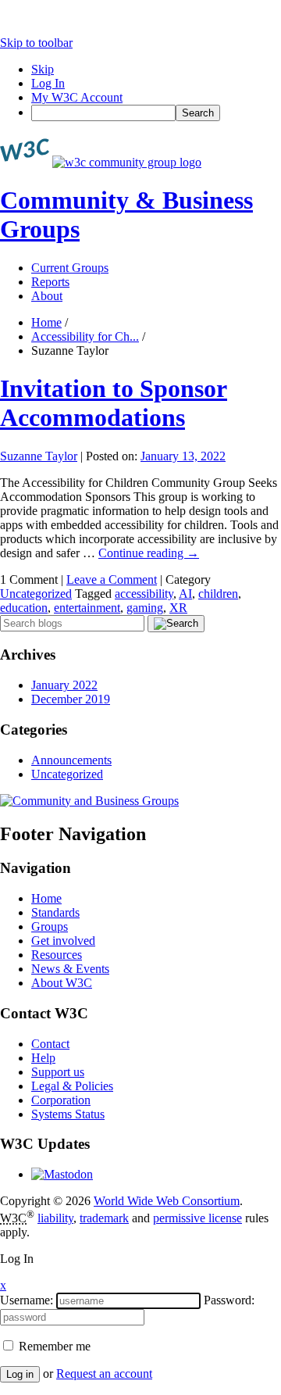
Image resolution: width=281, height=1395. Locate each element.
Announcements (71, 760)
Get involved (63, 940)
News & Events (70, 968)
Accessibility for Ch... (85, 336)
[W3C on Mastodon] (62, 1174)
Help (43, 1057)
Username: (26, 1300)
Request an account (104, 1373)
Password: (229, 1300)
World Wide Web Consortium (167, 1200)
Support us (57, 1071)
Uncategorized (36, 593)
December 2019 (70, 699)
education (24, 607)
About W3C (61, 982)
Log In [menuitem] (48, 83)
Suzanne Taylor (38, 456)
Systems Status (68, 1114)
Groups (49, 926)
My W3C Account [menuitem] (77, 97)
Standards (55, 912)
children (218, 593)
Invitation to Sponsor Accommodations (113, 402)
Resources (56, 954)
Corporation (61, 1100)
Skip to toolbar (36, 42)
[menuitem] (156, 113)
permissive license (197, 1218)
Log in (20, 1374)
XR (178, 607)
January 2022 (64, 685)
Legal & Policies (72, 1086)
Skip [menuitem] (42, 69)
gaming (144, 607)
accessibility (144, 593)
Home (46, 322)
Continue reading (148, 553)
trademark (104, 1218)
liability (55, 1218)
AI (185, 593)
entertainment (87, 607)
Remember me (53, 1346)
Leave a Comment (111, 579)
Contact (50, 1043)
